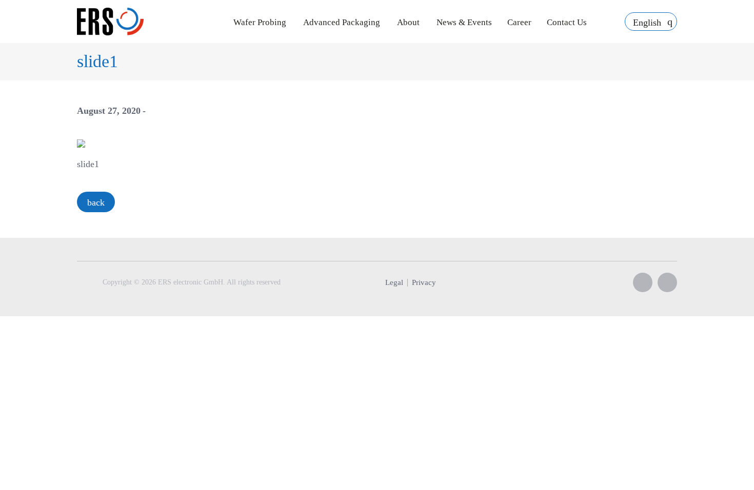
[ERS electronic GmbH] (110, 21)
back (96, 202)
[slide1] (81, 142)
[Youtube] (642, 282)
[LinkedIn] (667, 282)
